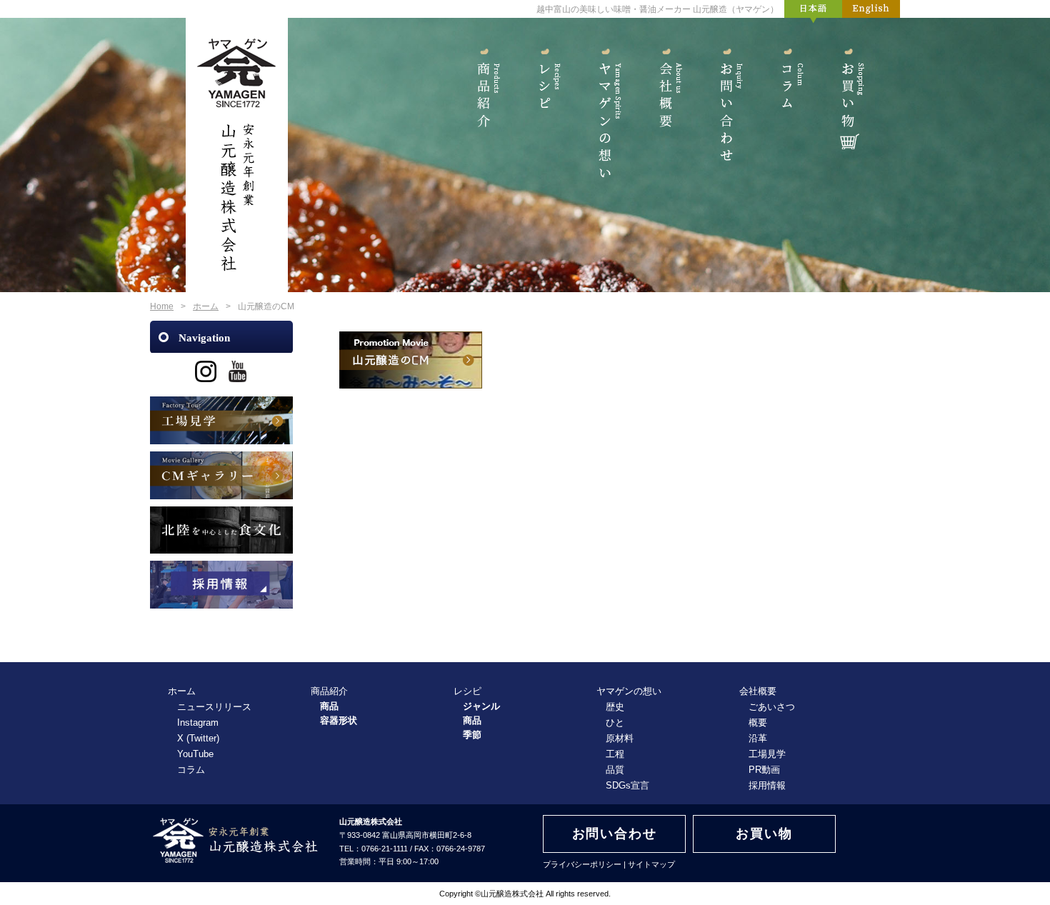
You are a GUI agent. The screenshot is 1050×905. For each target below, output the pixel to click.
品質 (615, 769)
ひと (615, 722)
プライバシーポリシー (582, 864)
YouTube (195, 754)
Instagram (198, 722)
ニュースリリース (214, 706)
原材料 (620, 738)
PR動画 (764, 769)
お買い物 (848, 106)
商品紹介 (484, 106)
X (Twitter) (198, 738)
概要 (758, 722)
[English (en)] (871, 12)
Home (162, 306)
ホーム (206, 306)
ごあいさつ (772, 706)
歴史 (615, 706)
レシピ (544, 106)
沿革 (758, 738)
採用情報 (767, 785)
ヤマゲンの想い (605, 106)
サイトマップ (651, 864)
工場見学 (767, 754)
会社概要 (666, 106)
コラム (787, 106)
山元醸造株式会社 (512, 893)
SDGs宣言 (627, 785)
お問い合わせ (726, 106)
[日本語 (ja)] (813, 12)
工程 (615, 754)
